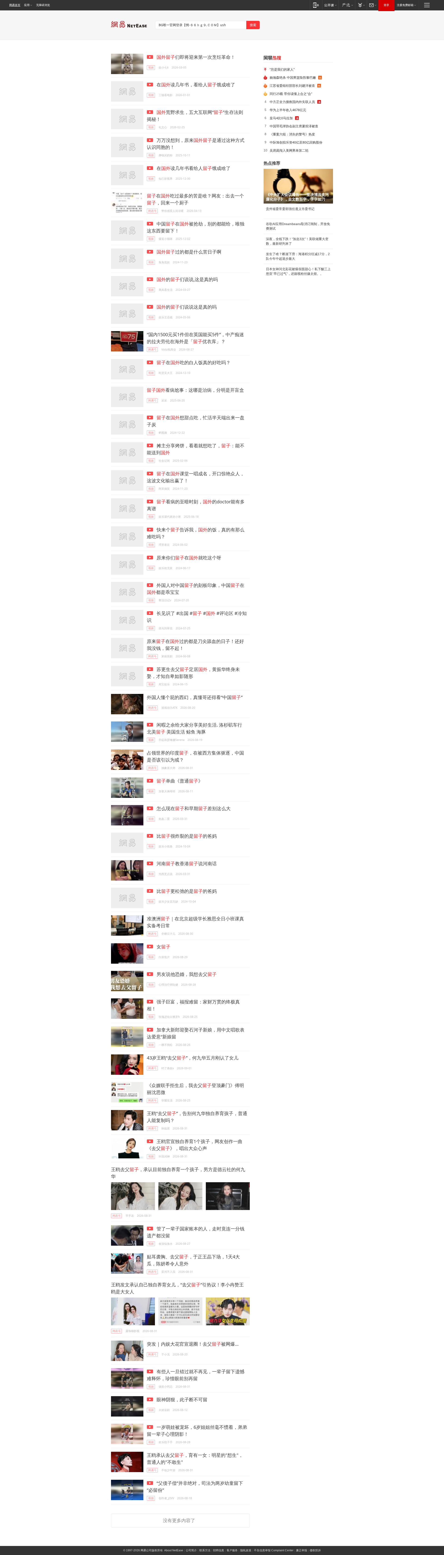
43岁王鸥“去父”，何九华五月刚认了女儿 (192, 1058)
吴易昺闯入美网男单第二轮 (289, 150)
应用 (27, 5)
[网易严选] (347, 5)
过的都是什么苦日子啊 (189, 252)
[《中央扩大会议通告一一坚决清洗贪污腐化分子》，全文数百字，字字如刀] (298, 186)
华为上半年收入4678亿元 (288, 110)
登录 (386, 5)
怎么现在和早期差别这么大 (193, 808)
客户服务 (232, 1550)
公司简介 (191, 1550)
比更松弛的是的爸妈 (186, 891)
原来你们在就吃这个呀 (188, 558)
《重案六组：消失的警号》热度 (292, 134)
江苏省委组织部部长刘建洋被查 (292, 85)
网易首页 (14, 5)
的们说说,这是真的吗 (187, 279)
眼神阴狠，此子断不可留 (181, 1399)
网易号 (152, 211)
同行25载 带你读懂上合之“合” (291, 93)
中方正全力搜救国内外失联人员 (292, 102)
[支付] (361, 5)
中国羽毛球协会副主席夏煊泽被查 (294, 126)
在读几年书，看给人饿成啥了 (195, 85)
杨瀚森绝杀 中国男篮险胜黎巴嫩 (293, 77)
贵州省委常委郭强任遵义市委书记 (290, 209)
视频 (151, 67)
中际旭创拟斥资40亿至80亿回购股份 (296, 142)
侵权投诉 (315, 1550)
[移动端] (316, 5)
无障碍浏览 (43, 5)
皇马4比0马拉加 (281, 118)
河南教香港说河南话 (186, 863)
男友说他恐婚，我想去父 (186, 974)
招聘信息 (218, 1550)
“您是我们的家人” (282, 69)
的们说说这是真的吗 (187, 307)
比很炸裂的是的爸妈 (186, 836)
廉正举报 (301, 1550)
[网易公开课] (330, 5)
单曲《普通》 (180, 781)
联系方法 (204, 1550)
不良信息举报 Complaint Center (273, 1550)
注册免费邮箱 (405, 5)
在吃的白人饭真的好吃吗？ (194, 362)
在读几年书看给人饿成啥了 (193, 168)
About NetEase (173, 1550)
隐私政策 (245, 1550)
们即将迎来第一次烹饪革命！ (196, 57)
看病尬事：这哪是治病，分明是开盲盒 (195, 390)
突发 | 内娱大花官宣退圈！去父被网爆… (193, 1344)
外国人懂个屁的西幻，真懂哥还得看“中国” (195, 697)
